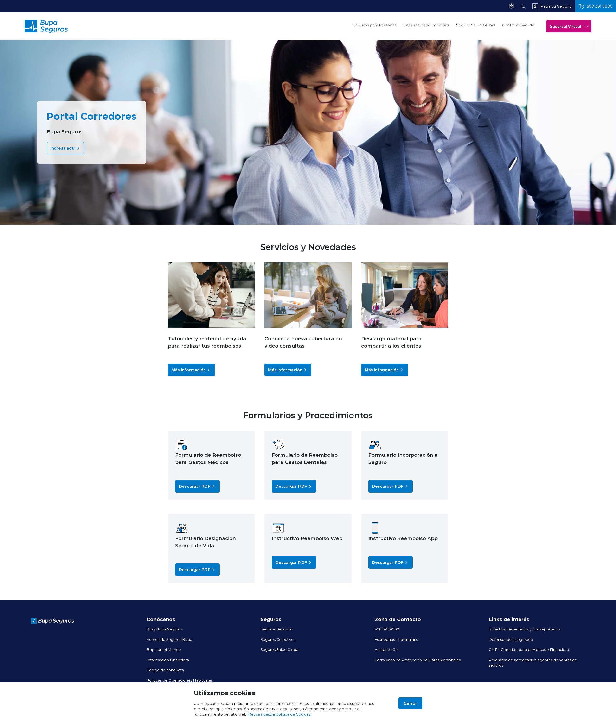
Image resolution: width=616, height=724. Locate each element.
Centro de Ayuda (518, 25)
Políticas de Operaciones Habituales (180, 680)
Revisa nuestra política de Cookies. (279, 714)
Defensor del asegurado (511, 639)
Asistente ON (387, 649)
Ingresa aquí (62, 147)
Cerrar (410, 703)
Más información (188, 369)
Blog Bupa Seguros (164, 629)
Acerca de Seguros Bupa (169, 639)
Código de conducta (165, 670)
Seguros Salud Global (280, 649)
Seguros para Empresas (426, 25)
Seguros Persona (276, 629)
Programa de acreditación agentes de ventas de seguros (533, 662)
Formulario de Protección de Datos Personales (418, 659)
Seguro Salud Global (475, 25)
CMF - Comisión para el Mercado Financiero (529, 649)
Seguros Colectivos (278, 639)
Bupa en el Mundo (164, 649)
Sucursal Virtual (565, 26)
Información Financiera (168, 659)
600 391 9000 (387, 629)
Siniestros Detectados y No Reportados (524, 629)
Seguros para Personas (375, 25)
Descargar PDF (195, 486)
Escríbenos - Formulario (396, 639)
